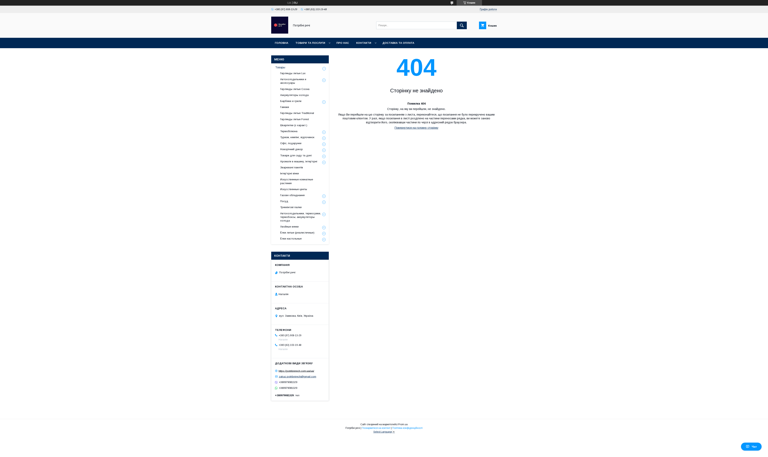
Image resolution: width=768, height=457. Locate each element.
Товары (280, 67)
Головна (281, 42)
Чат (754, 446)
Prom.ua (403, 424)
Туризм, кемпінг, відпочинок (297, 137)
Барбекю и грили (290, 101)
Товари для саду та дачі (296, 155)
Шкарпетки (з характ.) (293, 125)
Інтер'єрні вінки (289, 173)
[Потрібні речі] (279, 32)
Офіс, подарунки (290, 143)
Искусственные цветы (293, 189)
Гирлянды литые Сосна (294, 89)
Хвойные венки (289, 226)
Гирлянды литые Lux (293, 73)
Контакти (363, 42)
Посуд (284, 201)
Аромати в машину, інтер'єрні (298, 161)
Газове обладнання (292, 195)
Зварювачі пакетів (291, 167)
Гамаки (284, 107)
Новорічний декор (291, 149)
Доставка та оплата (398, 42)
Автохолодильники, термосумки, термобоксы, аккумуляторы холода (300, 217)
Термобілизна (288, 131)
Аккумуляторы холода (294, 95)
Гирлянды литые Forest (294, 119)
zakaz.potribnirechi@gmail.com (297, 376)
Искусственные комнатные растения (296, 181)
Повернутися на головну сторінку (416, 127)
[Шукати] (462, 25)
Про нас (342, 42)
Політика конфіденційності (407, 428)
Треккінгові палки (291, 207)
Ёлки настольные (291, 238)
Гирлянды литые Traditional (297, 113)
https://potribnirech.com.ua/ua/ (296, 370)
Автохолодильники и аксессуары (293, 81)
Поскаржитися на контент (376, 428)
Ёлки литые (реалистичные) (297, 232)
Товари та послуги (310, 42)
